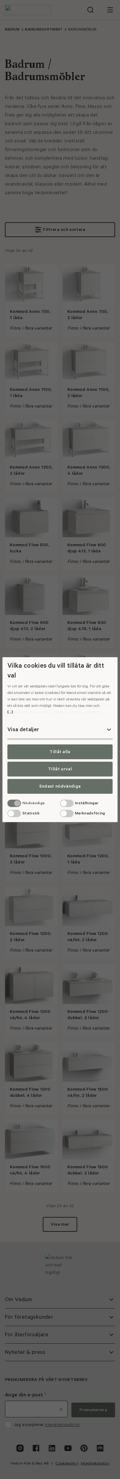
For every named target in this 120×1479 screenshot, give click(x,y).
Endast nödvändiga (60, 786)
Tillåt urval (60, 769)
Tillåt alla (60, 751)
